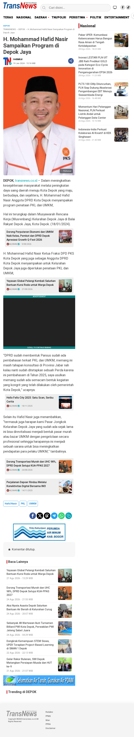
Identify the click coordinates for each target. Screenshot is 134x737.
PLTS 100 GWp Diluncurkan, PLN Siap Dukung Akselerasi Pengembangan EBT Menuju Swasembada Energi (95, 89)
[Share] (71, 61)
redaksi (17, 59)
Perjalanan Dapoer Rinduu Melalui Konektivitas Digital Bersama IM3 (27, 484)
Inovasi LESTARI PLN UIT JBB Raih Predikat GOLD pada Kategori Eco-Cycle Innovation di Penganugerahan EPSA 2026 (95, 65)
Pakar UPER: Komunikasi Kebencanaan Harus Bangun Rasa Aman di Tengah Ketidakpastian (95, 40)
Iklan (48, 720)
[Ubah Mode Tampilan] (115, 7)
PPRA (48, 724)
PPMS (48, 716)
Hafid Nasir (11, 503)
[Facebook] (122, 7)
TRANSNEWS (9, 29)
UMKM (32, 503)
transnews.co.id (26, 180)
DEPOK (21, 29)
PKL (23, 503)
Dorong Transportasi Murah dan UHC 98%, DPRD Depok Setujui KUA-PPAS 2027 (31, 464)
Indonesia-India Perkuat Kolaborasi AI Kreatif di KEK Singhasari (94, 133)
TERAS (8, 17)
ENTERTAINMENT (116, 17)
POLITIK (95, 17)
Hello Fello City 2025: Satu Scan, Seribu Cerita (30, 400)
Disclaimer (50, 728)
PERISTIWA (77, 17)
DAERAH (41, 17)
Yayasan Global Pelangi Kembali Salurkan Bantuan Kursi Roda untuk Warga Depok (31, 283)
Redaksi (49, 712)
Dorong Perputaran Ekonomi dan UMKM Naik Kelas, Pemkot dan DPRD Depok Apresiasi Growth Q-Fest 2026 (30, 236)
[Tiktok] (128, 7)
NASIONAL (23, 17)
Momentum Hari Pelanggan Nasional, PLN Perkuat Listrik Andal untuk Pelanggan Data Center (94, 112)
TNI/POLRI (59, 17)
